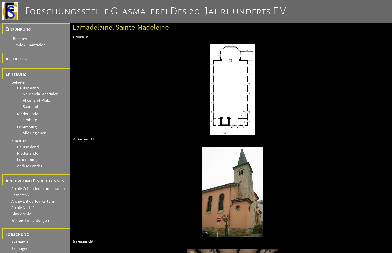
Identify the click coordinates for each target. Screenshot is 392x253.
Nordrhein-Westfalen (41, 94)
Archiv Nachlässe (25, 207)
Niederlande (27, 113)
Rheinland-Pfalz (36, 100)
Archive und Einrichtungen (34, 180)
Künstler (18, 141)
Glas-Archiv (21, 214)
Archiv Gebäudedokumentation (38, 188)
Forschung (17, 234)
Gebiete (17, 82)
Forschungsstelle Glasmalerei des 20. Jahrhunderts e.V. (156, 11)
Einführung (18, 29)
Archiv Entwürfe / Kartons (33, 201)
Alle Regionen (34, 132)
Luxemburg (27, 127)
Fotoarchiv (20, 195)
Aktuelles (16, 58)
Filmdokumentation (28, 45)
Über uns (19, 38)
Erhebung (16, 74)
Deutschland (28, 88)
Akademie (19, 242)
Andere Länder (29, 166)
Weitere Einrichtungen (30, 220)
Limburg (30, 119)
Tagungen (19, 248)
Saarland (30, 106)
